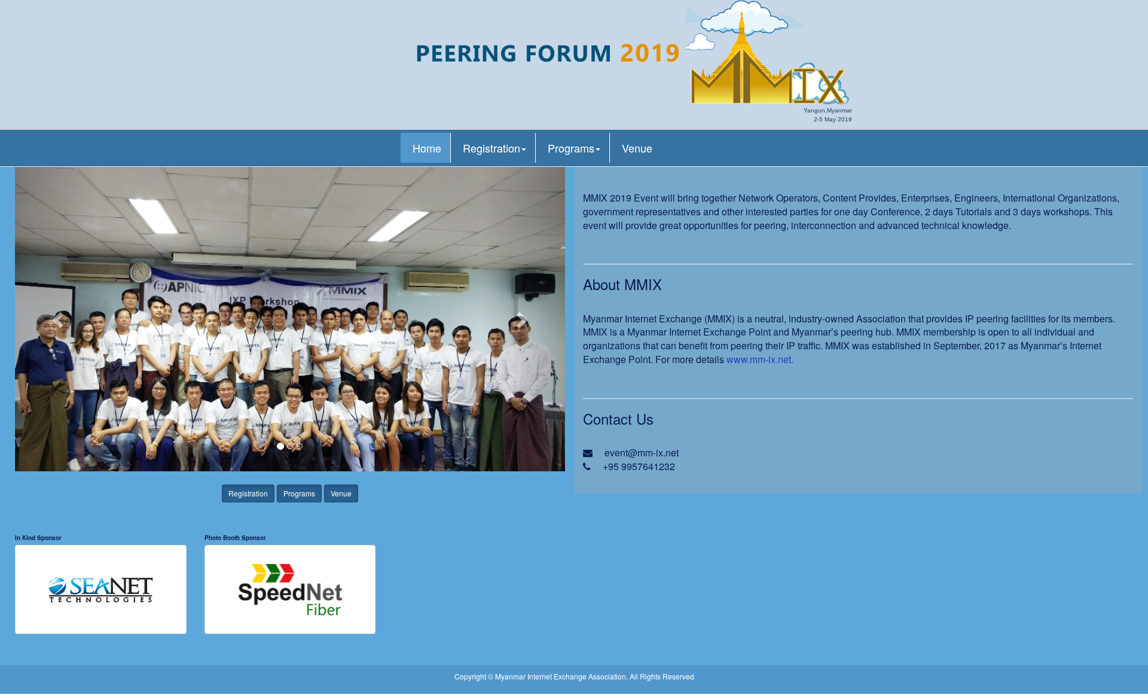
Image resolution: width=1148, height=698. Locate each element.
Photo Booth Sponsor (235, 538)
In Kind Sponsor (38, 538)
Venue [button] (341, 493)
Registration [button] (491, 148)
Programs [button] (571, 148)
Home (427, 148)
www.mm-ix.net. (759, 359)
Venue (637, 148)
